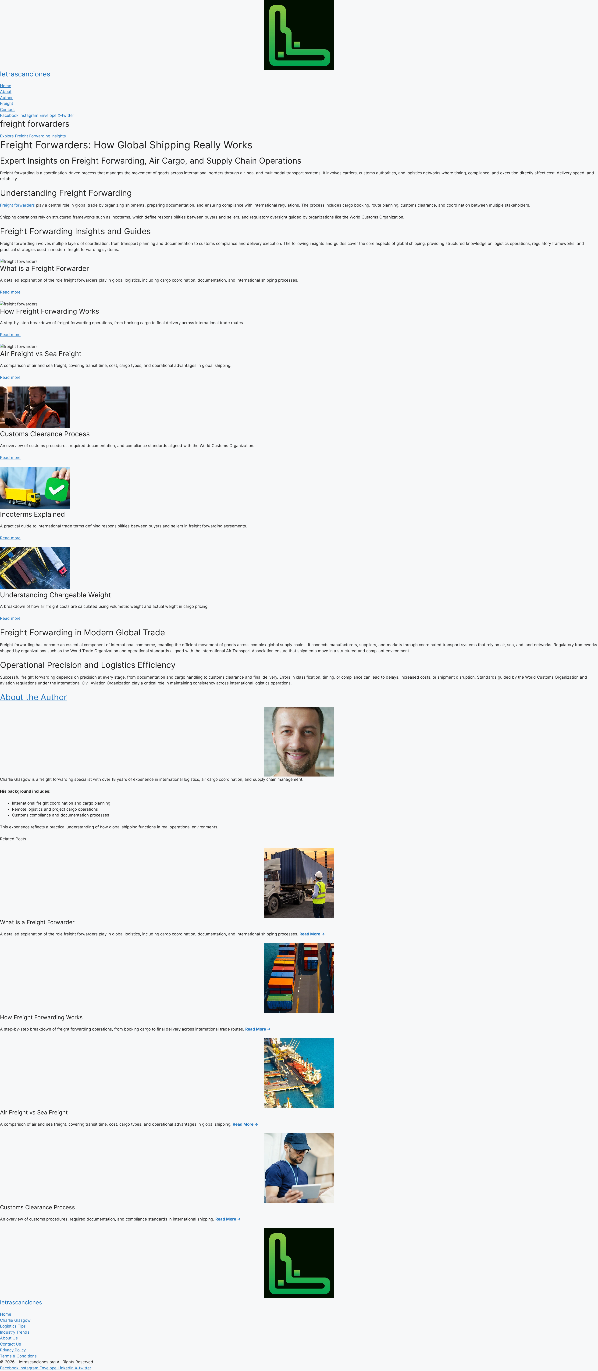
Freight (6, 103)
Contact (7, 109)
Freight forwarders (17, 205)
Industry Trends (14, 1332)
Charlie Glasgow (15, 1320)
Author (6, 97)
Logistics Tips (13, 1326)
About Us (9, 1338)
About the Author (33, 697)
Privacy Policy (13, 1350)
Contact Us (10, 1344)
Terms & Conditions (18, 1356)
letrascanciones (25, 74)
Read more (10, 292)
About (5, 91)
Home (5, 85)
